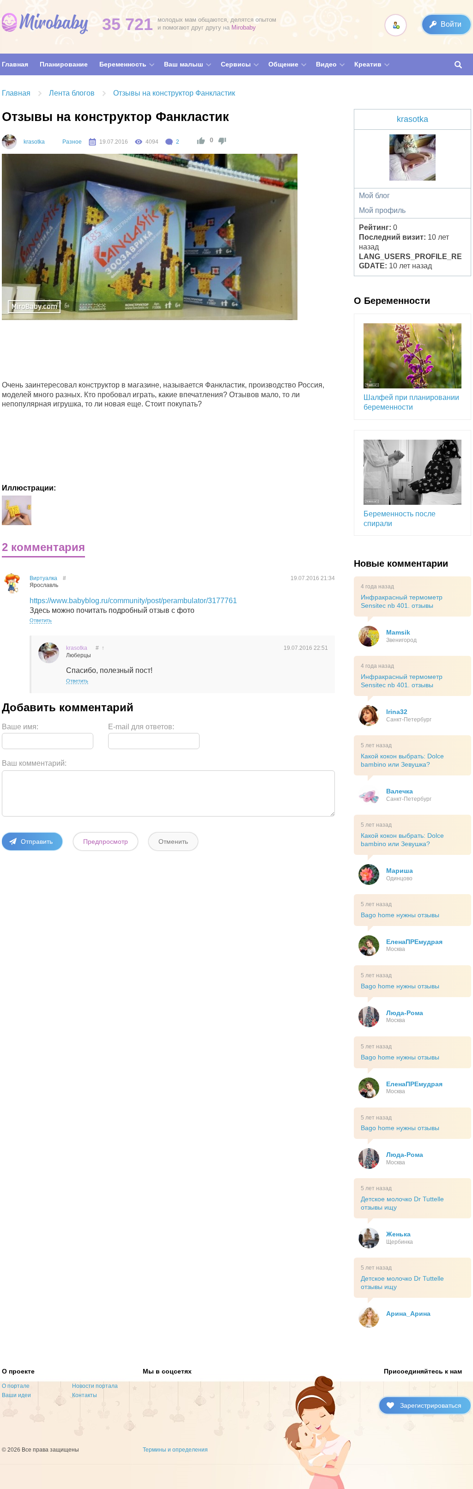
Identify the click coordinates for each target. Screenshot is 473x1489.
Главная (16, 93)
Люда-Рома (404, 1013)
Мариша (399, 870)
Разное (72, 142)
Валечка (399, 791)
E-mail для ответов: (141, 727)
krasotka (34, 142)
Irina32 (396, 711)
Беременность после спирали (400, 518)
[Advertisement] (171, 352)
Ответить (41, 620)
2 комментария (43, 547)
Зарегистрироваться (430, 1405)
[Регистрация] (395, 25)
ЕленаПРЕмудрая (414, 941)
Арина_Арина (408, 1313)
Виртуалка (43, 578)
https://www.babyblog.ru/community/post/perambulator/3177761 (133, 601)
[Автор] (9, 141)
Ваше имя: (20, 727)
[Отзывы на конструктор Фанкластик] (16, 510)
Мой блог (374, 196)
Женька (398, 1234)
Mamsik (398, 632)
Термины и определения (175, 1450)
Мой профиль (382, 210)
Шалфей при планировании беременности (411, 402)
